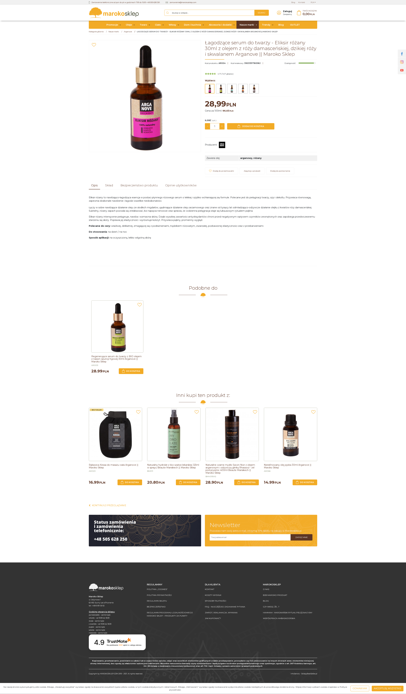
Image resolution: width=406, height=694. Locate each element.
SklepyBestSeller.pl (309, 674)
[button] (94, 185)
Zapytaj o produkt (252, 171)
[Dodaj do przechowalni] (94, 45)
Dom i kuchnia (192, 24)
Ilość (211, 120)
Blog (281, 24)
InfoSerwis (295, 674)
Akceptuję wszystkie (387, 688)
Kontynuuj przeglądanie (109, 505)
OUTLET (295, 24)
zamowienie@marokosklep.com (183, 2)
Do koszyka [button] (133, 371)
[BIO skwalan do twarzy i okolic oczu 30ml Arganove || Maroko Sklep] (254, 88)
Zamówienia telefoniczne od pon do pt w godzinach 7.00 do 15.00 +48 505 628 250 (125, 2)
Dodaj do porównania (280, 171)
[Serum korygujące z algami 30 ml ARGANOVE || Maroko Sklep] (232, 88)
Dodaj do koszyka (253, 126)
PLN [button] (312, 2)
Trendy (266, 24)
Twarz (143, 24)
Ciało (158, 24)
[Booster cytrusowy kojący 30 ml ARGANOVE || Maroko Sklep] (243, 88)
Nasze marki (247, 24)
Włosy (172, 24)
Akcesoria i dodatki (220, 24)
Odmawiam (360, 688)
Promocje (112, 24)
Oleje (129, 24)
